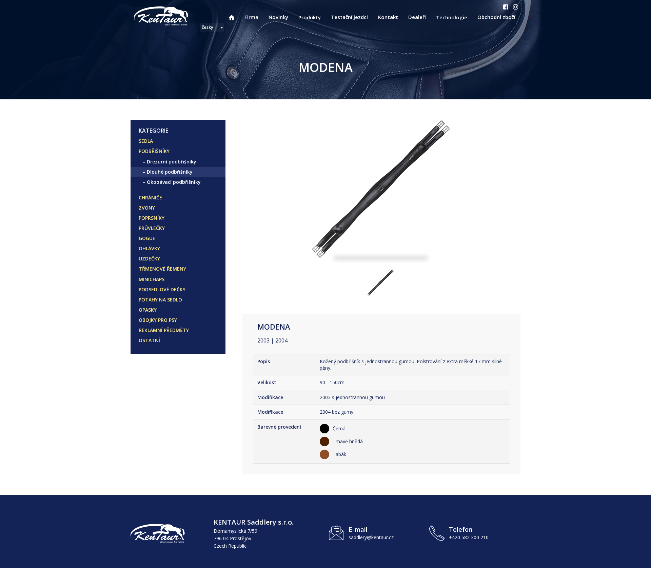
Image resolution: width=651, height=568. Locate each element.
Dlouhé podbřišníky (170, 172)
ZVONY (147, 207)
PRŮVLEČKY (152, 228)
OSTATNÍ (149, 340)
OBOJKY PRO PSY (158, 320)
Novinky (278, 17)
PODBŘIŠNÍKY (154, 151)
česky (207, 27)
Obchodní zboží (496, 17)
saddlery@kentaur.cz (371, 537)
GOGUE (147, 238)
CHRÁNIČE (150, 197)
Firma (251, 17)
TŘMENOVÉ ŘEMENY (162, 269)
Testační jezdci (349, 17)
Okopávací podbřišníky (174, 182)
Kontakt (388, 17)
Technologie (451, 17)
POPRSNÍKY (151, 218)
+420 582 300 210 (469, 537)
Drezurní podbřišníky (171, 161)
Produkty (309, 17)
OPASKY (148, 310)
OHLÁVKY (149, 248)
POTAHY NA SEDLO (160, 299)
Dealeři (417, 17)
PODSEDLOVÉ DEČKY (162, 289)
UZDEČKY (149, 258)
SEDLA (146, 141)
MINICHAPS (151, 279)
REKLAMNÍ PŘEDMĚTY (164, 330)
